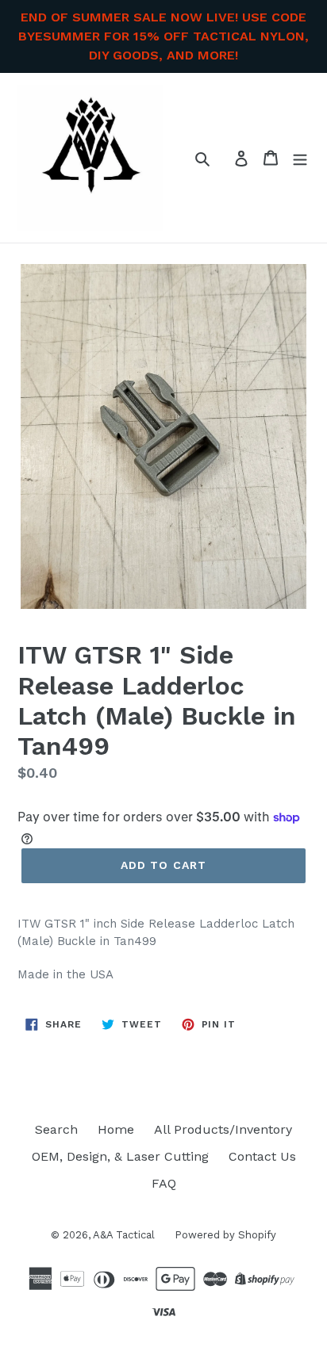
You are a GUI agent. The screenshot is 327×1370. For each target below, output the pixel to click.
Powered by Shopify (225, 1235)
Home (116, 1129)
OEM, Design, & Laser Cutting (120, 1156)
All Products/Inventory (223, 1129)
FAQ (164, 1183)
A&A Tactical (124, 1235)
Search (56, 1129)
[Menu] (300, 158)
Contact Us (262, 1156)
